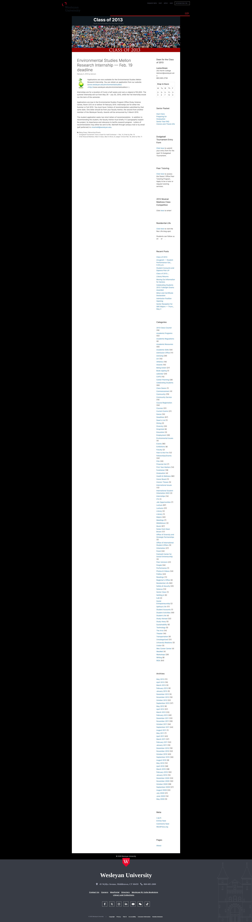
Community (160, 394)
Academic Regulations (165, 339)
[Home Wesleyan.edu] (126, 862)
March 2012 (161, 712)
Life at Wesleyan (165, 13)
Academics (131, 13)
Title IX (125, 916)
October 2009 (162, 784)
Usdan (159, 646)
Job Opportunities (163, 502)
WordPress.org (162, 827)
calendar (159, 374)
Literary (159, 514)
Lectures (159, 508)
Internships (160, 496)
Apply (166, 3)
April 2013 (160, 682)
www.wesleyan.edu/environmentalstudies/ (105, 85)
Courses (159, 408)
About (178, 13)
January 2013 (161, 691)
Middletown (161, 523)
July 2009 (160, 793)
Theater (159, 634)
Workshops (160, 655)
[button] (187, 13)
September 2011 (162, 727)
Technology (160, 628)
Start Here (160, 114)
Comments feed (162, 824)
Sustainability (161, 625)
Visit (160, 3)
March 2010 (161, 769)
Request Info (152, 3)
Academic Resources (164, 344)
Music (158, 526)
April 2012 (160, 709)
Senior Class (161, 592)
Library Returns (162, 276)
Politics (159, 574)
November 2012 (162, 697)
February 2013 (162, 688)
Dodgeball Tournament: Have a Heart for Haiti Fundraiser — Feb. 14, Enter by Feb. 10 (107, 134)
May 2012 (160, 706)
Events (159, 444)
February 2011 (162, 742)
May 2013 (160, 679)
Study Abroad (161, 619)
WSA (158, 661)
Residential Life (162, 583)
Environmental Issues (164, 438)
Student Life (161, 616)
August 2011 (161, 730)
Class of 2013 (108, 19)
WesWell (159, 651)
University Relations (164, 643)
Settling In (160, 595)
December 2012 (162, 694)
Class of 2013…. (162, 274)
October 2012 (161, 700)
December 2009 (162, 778)
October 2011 (161, 724)
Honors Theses (162, 482)
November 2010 (162, 751)
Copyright (112, 916)
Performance (161, 568)
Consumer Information (144, 916)
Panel (158, 551)
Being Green (83, 132)
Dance (158, 414)
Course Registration (164, 403)
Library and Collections (123, 895)
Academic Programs (164, 333)
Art (157, 359)
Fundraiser (160, 470)
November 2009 (162, 781)
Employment (161, 435)
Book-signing (161, 371)
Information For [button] (182, 3)
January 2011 (161, 745)
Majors (159, 517)
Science (159, 589)
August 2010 (161, 760)
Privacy (119, 916)
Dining (158, 423)
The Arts (159, 631)
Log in (158, 818)
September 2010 (163, 757)
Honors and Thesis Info (165, 124)
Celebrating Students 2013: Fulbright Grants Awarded (165, 287)
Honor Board (161, 479)
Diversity (159, 426)
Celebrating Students (164, 383)
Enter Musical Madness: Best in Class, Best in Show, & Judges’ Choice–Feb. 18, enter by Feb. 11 (110, 136)
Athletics (159, 362)
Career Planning (162, 380)
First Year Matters (163, 467)
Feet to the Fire (162, 453)
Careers (104, 892)
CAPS (158, 377)
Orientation (160, 548)
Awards (159, 365)
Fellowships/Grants (94, 132)
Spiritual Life (161, 607)
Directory (125, 892)
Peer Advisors (161, 562)
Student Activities (163, 613)
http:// (90, 87)
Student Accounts (163, 610)
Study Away (161, 622)
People (159, 565)
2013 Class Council (163, 328)
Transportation (162, 637)
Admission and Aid (147, 13)
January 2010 (161, 775)
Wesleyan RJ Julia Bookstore (145, 892)
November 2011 (162, 721)
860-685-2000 (150, 884)
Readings (160, 577)
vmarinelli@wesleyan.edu (101, 127)
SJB (157, 598)
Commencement (162, 391)
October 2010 (161, 754)
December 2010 (162, 748)
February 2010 (162, 772)
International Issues (164, 485)
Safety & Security (163, 586)
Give (171, 3)
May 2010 (160, 763)
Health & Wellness (163, 476)
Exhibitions (160, 447)
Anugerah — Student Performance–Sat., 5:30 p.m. (164, 262)
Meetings (160, 520)
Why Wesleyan (117, 13)
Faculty (159, 450)
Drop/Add (160, 429)
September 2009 (163, 787)
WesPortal (114, 892)
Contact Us (94, 892)
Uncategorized (162, 640)
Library (159, 511)
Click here (160, 148)
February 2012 (162, 715)
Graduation (160, 473)
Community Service (164, 397)
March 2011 (160, 739)
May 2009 (160, 799)
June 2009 (160, 796)
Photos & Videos (163, 571)
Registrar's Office (163, 580)
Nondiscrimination (157, 916)
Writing (159, 657)
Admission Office (163, 353)
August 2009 (161, 790)
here (162, 211)
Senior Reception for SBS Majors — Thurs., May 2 (165, 306)
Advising (159, 356)
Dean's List (160, 420)
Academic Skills (162, 350)
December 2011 (162, 718)
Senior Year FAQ (162, 122)
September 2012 (163, 703)
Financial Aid (161, 464)
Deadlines (160, 417)
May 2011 (160, 733)
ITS (157, 499)
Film (158, 461)
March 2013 (161, 685)
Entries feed (161, 821)
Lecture (159, 505)
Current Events (162, 411)
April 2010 (160, 766)
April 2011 (160, 736)
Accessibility (132, 916)
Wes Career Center (163, 649)
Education (160, 432)
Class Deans (161, 388)
